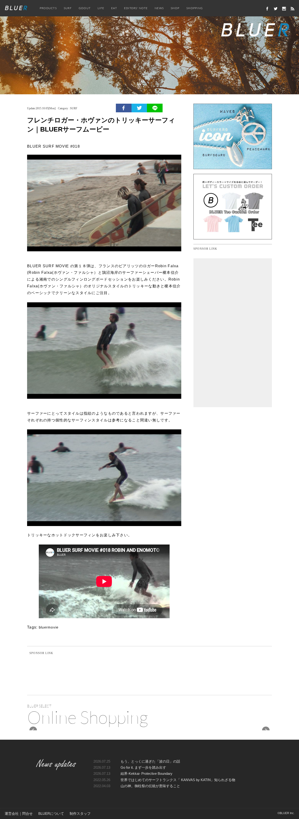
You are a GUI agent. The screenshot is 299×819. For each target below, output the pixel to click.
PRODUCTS (48, 8)
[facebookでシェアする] (124, 108)
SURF (68, 8)
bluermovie (49, 627)
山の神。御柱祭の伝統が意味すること (150, 786)
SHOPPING (194, 8)
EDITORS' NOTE (136, 8)
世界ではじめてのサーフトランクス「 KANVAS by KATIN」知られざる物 (178, 780)
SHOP (175, 8)
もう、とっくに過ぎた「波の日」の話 (150, 761)
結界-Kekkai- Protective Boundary (146, 773)
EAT (114, 8)
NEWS (159, 8)
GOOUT (85, 8)
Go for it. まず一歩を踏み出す (143, 767)
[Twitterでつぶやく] (139, 108)
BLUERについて (51, 813)
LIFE (101, 8)
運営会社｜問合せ (19, 813)
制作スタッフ (80, 813)
